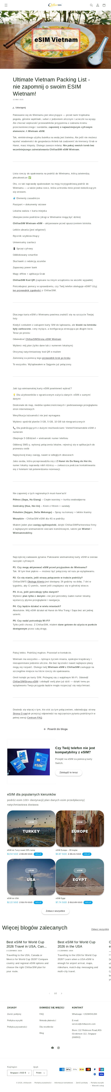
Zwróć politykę (14, 1014)
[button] (6, 5)
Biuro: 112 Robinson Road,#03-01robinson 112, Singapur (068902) (87, 1033)
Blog (42, 1033)
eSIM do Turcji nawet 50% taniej (21, 850)
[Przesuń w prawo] (62, 993)
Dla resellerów (46, 1027)
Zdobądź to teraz (69, 772)
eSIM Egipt (60, 898)
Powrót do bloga (58, 729)
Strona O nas (20, 713)
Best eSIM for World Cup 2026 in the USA (76, 944)
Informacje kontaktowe (63, 1083)
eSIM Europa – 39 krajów (66, 850)
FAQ (42, 1014)
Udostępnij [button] (21, 108)
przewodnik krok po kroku (56, 358)
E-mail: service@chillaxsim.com (84, 1022)
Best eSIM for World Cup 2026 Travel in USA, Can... (26, 944)
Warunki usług (98, 1085)
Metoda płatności (48, 1020)
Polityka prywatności (17, 1027)
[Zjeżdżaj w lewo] (49, 993)
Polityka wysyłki (15, 1020)
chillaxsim (27, 1083)
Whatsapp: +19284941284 (84, 1014)
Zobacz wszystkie (55, 911)
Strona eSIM (25, 681)
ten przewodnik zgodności (27, 290)
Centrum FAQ (34, 717)
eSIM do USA (13, 898)
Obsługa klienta (35, 581)
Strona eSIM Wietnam (43, 339)
